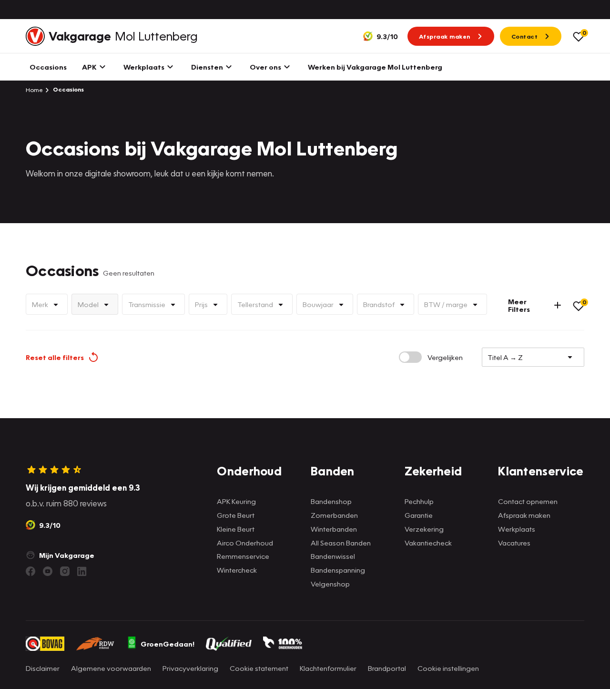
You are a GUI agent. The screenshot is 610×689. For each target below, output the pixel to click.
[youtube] (47, 571)
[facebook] (30, 571)
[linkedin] (82, 571)
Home (34, 90)
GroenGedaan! (167, 643)
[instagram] (65, 571)
